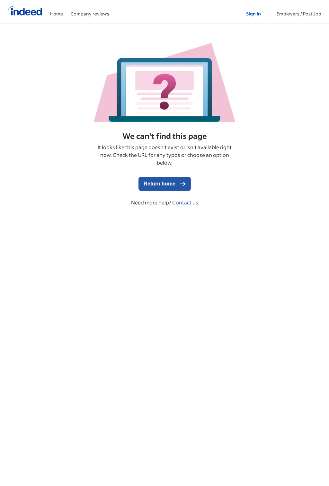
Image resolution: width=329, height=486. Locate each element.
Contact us (185, 202)
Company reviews (90, 14)
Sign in (253, 14)
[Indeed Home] (25, 11)
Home (56, 14)
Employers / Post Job (299, 14)
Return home (160, 183)
